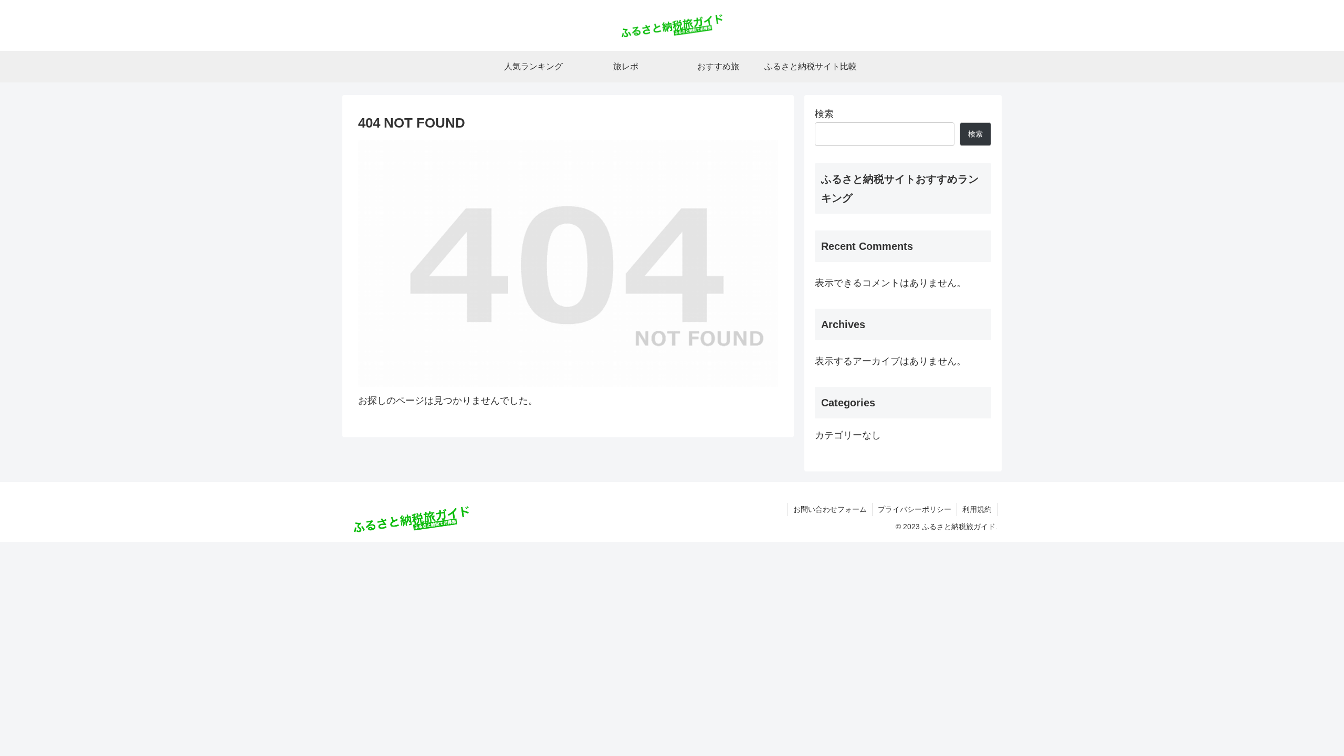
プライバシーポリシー (914, 509)
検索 (824, 114)
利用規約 (977, 509)
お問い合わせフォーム (830, 509)
